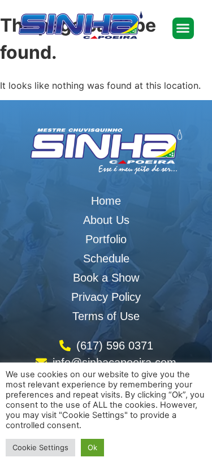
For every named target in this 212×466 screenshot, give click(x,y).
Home (106, 201)
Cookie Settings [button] (40, 447)
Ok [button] (92, 447)
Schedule (106, 258)
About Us (106, 220)
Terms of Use (106, 316)
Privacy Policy (106, 297)
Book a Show (106, 277)
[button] (183, 28)
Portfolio (106, 239)
